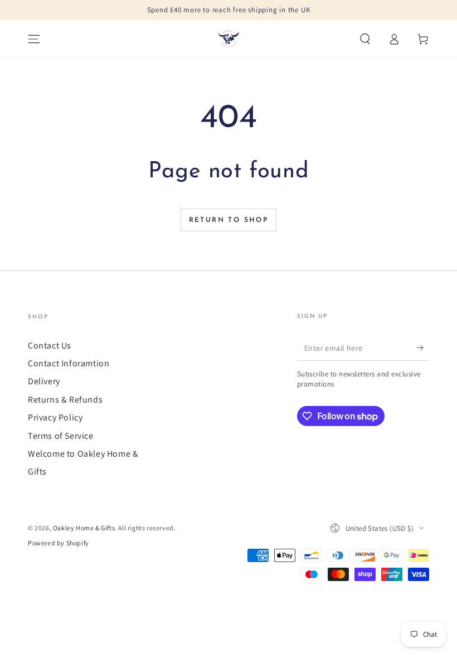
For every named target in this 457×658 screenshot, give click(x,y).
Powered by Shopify (58, 543)
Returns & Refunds (65, 399)
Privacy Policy (55, 417)
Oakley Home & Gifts (84, 528)
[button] (365, 39)
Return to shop (229, 220)
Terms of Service (61, 436)
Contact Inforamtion (68, 363)
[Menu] (34, 39)
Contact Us (49, 345)
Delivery (44, 381)
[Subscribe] (422, 348)
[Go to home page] (228, 39)
